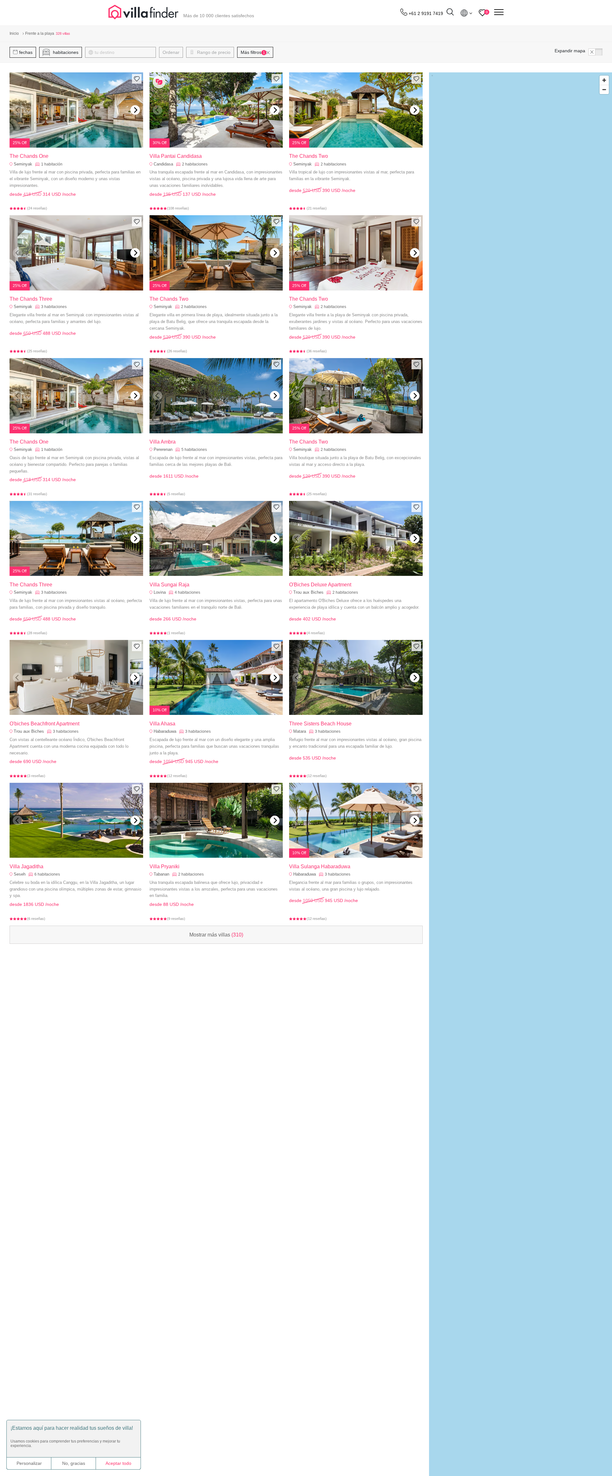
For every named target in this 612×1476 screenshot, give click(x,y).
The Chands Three (31, 299)
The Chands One (29, 156)
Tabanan (161, 874)
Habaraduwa (165, 731)
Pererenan (163, 449)
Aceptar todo (118, 1463)
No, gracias (73, 1463)
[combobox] (123, 52)
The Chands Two (308, 156)
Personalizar (29, 1463)
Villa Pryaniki (164, 866)
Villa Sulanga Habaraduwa (319, 866)
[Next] (135, 110)
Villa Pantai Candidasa (175, 156)
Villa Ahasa (162, 723)
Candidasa (163, 164)
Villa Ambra (162, 441)
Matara (299, 731)
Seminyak (23, 164)
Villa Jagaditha (26, 866)
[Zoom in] (604, 80)
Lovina (160, 592)
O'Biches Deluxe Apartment (320, 584)
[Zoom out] (604, 89)
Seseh (20, 874)
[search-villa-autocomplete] (450, 13)
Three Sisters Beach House (320, 723)
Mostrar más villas (216, 934)
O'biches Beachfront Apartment (44, 723)
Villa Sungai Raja (169, 584)
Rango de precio (213, 52)
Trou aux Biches (308, 592)
